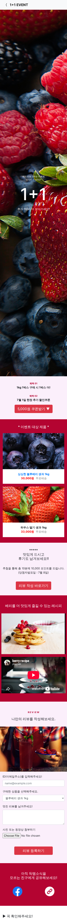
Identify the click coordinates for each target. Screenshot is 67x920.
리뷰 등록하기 (33, 851)
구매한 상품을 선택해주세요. (20, 791)
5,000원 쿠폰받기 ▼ (34, 409)
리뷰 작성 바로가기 (33, 586)
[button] (6, 633)
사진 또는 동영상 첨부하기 (19, 829)
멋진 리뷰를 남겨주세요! (17, 806)
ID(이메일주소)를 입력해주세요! (22, 776)
